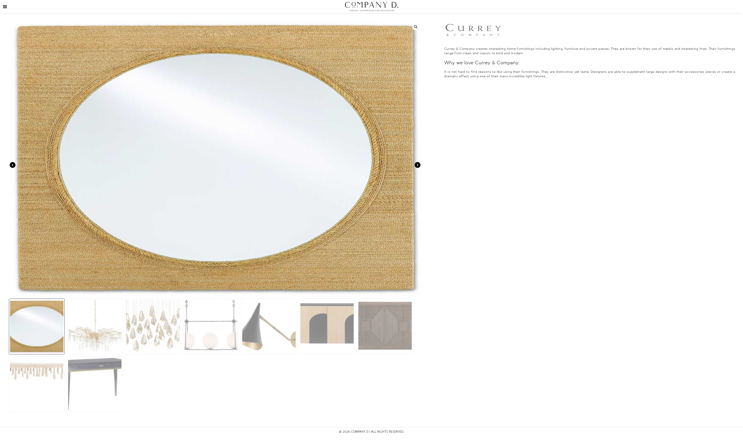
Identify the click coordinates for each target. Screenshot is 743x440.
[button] (415, 26)
